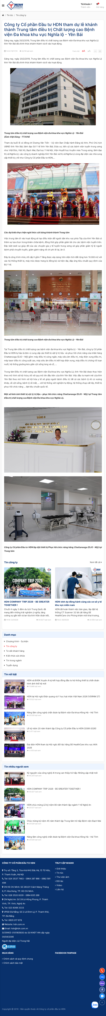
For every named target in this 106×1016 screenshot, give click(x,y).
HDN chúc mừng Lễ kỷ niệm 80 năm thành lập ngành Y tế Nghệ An (59, 805)
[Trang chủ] (3, 15)
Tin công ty (21, 15)
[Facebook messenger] (102, 996)
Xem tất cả (95, 562)
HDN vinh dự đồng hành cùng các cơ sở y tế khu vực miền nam (78, 603)
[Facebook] (102, 989)
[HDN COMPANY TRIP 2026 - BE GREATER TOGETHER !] (27, 583)
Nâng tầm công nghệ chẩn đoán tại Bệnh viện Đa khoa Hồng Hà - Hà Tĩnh (62, 712)
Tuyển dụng (12, 665)
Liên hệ (60, 889)
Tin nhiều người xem (16, 766)
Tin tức (10, 15)
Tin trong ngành (14, 660)
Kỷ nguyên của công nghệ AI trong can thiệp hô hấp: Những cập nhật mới (62, 773)
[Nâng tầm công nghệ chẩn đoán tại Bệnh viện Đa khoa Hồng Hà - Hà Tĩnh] (14, 718)
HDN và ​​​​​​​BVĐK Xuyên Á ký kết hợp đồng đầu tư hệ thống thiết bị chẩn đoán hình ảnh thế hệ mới (63, 682)
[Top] (102, 1002)
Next (100, 583)
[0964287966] (102, 970)
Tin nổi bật (10, 674)
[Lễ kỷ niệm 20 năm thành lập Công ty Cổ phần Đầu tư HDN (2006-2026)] (14, 734)
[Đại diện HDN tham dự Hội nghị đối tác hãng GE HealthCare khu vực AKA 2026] (14, 750)
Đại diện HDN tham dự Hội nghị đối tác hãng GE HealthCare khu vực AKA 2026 (62, 746)
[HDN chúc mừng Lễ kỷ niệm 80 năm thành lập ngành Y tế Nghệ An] (14, 811)
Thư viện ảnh (62, 877)
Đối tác (59, 881)
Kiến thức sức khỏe (15, 655)
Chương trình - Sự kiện (17, 641)
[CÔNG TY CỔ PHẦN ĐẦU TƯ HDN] (15, 5)
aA (83, 50)
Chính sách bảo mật (13, 963)
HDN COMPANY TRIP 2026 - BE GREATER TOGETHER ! (26, 603)
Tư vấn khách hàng (15, 651)
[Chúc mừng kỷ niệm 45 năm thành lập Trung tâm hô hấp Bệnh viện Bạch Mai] (14, 827)
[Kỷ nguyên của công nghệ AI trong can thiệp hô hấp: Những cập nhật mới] (14, 779)
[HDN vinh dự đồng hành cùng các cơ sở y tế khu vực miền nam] (78, 583)
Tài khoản (86, 5)
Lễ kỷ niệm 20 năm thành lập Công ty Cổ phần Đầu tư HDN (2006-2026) (61, 728)
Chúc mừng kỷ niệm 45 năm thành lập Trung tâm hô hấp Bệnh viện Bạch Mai (64, 821)
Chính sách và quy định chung (18, 958)
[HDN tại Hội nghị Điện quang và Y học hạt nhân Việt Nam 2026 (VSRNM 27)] (14, 702)
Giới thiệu (61, 868)
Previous (5, 583)
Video (59, 885)
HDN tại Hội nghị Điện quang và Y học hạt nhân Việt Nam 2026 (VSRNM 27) (63, 696)
